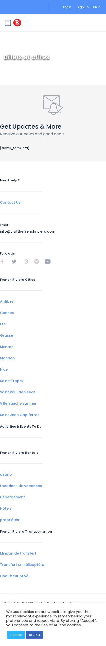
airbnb (6, 474)
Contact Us (10, 202)
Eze (3, 324)
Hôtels (6, 508)
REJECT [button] (34, 634)
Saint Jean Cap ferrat (19, 414)
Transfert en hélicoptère (22, 564)
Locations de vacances (21, 485)
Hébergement (12, 497)
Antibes (7, 301)
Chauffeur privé (14, 576)
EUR (95, 7)
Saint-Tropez (11, 380)
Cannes (7, 312)
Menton (7, 346)
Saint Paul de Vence (17, 392)
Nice (4, 369)
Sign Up (82, 7)
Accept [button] (16, 634)
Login (67, 7)
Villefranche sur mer (18, 403)
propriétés (9, 519)
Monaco (7, 358)
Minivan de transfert (18, 553)
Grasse (6, 335)
